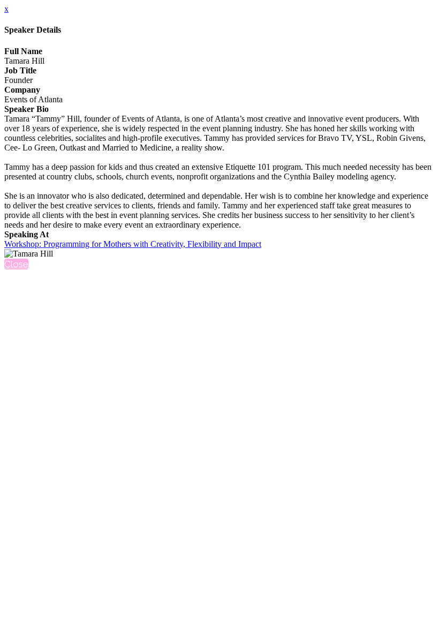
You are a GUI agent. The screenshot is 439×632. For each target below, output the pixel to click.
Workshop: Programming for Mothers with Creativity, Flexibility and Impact (132, 244)
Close (16, 264)
